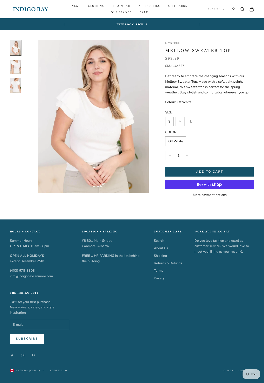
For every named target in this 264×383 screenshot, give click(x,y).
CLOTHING (96, 6)
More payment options (210, 195)
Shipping (160, 255)
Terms (158, 270)
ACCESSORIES (149, 6)
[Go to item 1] (15, 48)
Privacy (159, 278)
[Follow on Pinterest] (33, 356)
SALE (144, 12)
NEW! (76, 6)
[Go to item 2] (15, 67)
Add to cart (209, 172)
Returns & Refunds (168, 263)
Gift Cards (177, 6)
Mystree (172, 43)
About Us (161, 248)
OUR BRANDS (121, 12)
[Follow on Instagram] (23, 356)
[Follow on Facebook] (12, 356)
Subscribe (27, 339)
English (214, 9)
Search (159, 240)
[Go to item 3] (15, 86)
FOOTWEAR (121, 6)
